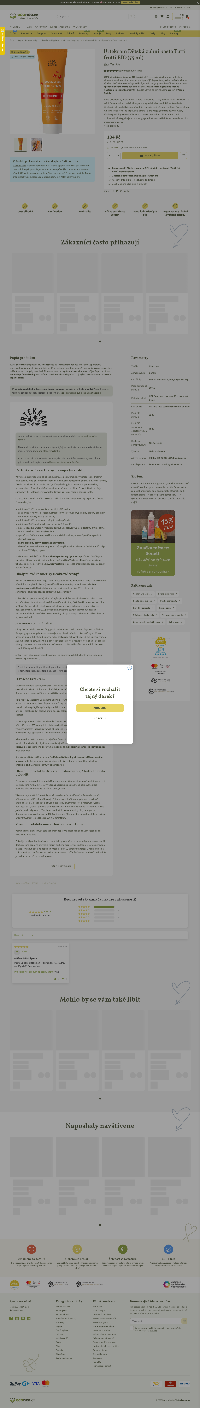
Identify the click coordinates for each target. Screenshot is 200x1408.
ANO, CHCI (100, 708)
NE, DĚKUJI (100, 718)
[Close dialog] (130, 668)
